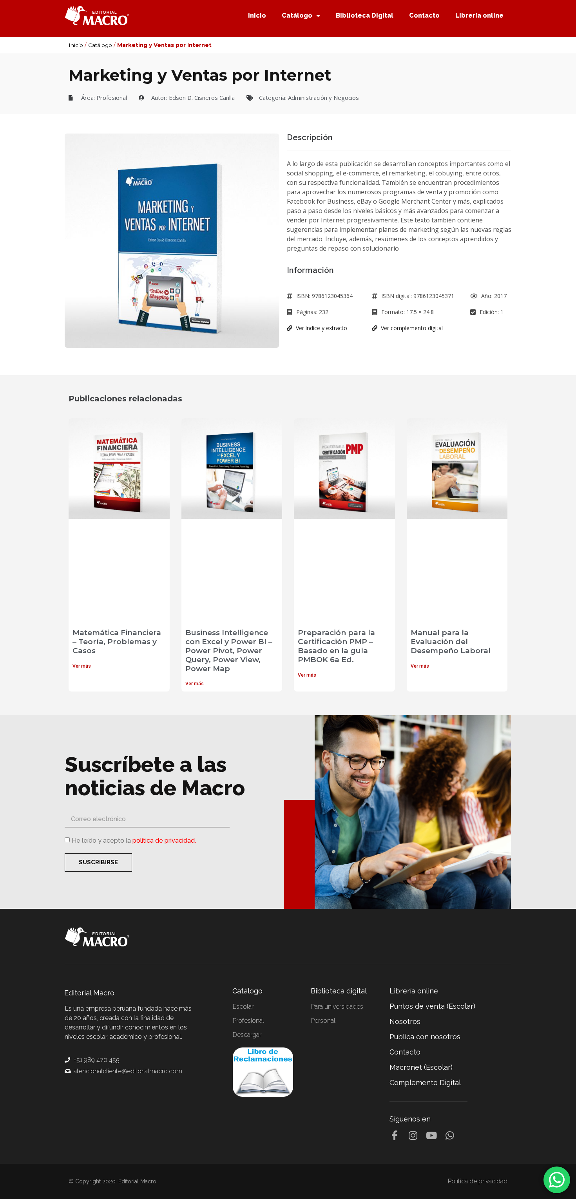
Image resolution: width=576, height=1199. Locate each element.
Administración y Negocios (323, 97)
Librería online (479, 15)
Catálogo (297, 15)
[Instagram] (413, 1135)
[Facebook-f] (394, 1135)
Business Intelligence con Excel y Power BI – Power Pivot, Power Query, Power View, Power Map (228, 650)
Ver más (81, 666)
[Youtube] (431, 1135)
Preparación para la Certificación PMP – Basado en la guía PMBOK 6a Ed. (336, 646)
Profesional (111, 97)
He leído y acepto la (134, 840)
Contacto (424, 15)
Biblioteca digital (339, 991)
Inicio (257, 15)
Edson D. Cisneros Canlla (202, 97)
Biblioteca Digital (364, 15)
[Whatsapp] (450, 1135)
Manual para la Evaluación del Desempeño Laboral (451, 641)
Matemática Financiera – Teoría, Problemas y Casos (116, 641)
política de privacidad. (164, 840)
